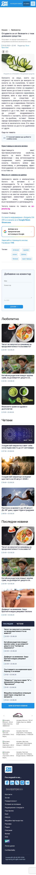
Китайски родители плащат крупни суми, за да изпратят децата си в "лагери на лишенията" (16, 645)
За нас (7, 797)
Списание (8, 830)
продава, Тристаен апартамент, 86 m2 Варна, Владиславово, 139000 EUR (24, 753)
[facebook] (7, 782)
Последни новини (16, 3)
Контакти (8, 794)
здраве (26, 250)
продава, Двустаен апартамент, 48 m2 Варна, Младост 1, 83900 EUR (24, 743)
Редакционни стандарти (14, 807)
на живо (26, 3)
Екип (6, 814)
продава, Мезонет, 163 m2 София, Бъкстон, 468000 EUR (24, 722)
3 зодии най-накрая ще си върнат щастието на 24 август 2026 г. (16, 478)
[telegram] (27, 782)
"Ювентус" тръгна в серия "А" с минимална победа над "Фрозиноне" (17, 682)
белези (15, 259)
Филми (7, 833)
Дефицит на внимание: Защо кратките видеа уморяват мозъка (16, 659)
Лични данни (10, 846)
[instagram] (22, 782)
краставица (26, 259)
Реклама (8, 824)
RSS (6, 837)
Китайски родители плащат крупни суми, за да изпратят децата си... (17, 376)
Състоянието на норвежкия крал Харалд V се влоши (18, 670)
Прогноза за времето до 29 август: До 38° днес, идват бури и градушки (18, 509)
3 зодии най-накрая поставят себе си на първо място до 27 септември (18, 447)
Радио (7, 827)
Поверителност (11, 801)
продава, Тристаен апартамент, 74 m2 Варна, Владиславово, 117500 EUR (24, 732)
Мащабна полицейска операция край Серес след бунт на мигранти (17, 695)
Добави (13, 307)
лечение (16, 250)
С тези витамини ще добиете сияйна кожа (18, 138)
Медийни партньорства (14, 820)
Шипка (23, 254)
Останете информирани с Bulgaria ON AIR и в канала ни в (18, 219)
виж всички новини (18, 706)
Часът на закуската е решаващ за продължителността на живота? (17, 631)
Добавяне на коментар (17, 273)
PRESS (7, 817)
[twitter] (17, 782)
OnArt (7, 841)
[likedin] (12, 782)
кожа (15, 254)
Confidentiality (10, 850)
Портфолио (9, 810)
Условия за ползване (13, 804)
